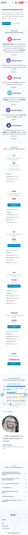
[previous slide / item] (2, 394)
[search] (12, 2)
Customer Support (6, 528)
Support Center (5, 525)
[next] (6, 454)
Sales (3, 523)
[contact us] (16, 2)
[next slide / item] (25, 394)
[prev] (3, 454)
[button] (3, 404)
